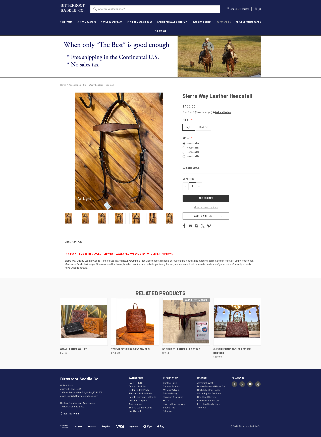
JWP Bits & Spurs (202, 22)
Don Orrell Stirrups (207, 397)
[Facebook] (184, 226)
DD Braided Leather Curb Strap (181, 349)
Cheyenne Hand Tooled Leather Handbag (232, 351)
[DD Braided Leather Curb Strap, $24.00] (186, 322)
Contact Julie (170, 383)
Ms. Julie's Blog (171, 390)
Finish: (186, 120)
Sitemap (167, 411)
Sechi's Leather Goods (248, 22)
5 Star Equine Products (209, 393)
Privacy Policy (170, 393)
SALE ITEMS (66, 22)
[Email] (190, 226)
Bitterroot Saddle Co (208, 400)
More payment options (206, 207)
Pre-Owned (160, 31)
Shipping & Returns (173, 397)
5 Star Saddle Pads (111, 22)
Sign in (233, 9)
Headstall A (193, 143)
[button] (222, 112)
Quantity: (188, 178)
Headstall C (193, 152)
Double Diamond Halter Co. (172, 22)
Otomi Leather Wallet (73, 349)
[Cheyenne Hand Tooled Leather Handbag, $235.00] (237, 322)
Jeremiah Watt (205, 383)
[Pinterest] (209, 226)
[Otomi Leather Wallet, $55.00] (84, 322)
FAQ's (166, 400)
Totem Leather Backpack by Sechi (131, 349)
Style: (186, 138)
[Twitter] (202, 226)
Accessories (224, 22)
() (259, 9)
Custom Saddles (86, 22)
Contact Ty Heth (171, 386)
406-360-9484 (71, 413)
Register (244, 9)
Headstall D (193, 156)
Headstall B (193, 147)
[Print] (196, 226)
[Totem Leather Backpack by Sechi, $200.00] (135, 322)
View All (201, 407)
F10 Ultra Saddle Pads (139, 22)
